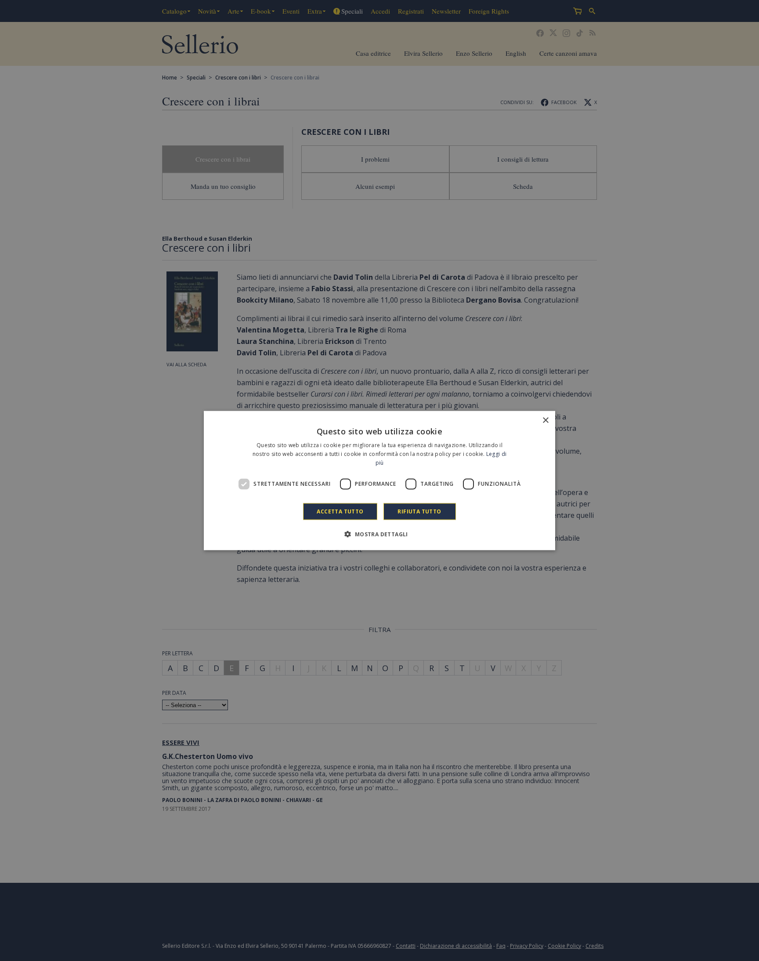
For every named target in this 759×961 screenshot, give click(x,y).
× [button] (545, 420)
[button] (379, 533)
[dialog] (379, 480)
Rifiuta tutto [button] (419, 511)
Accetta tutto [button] (340, 511)
